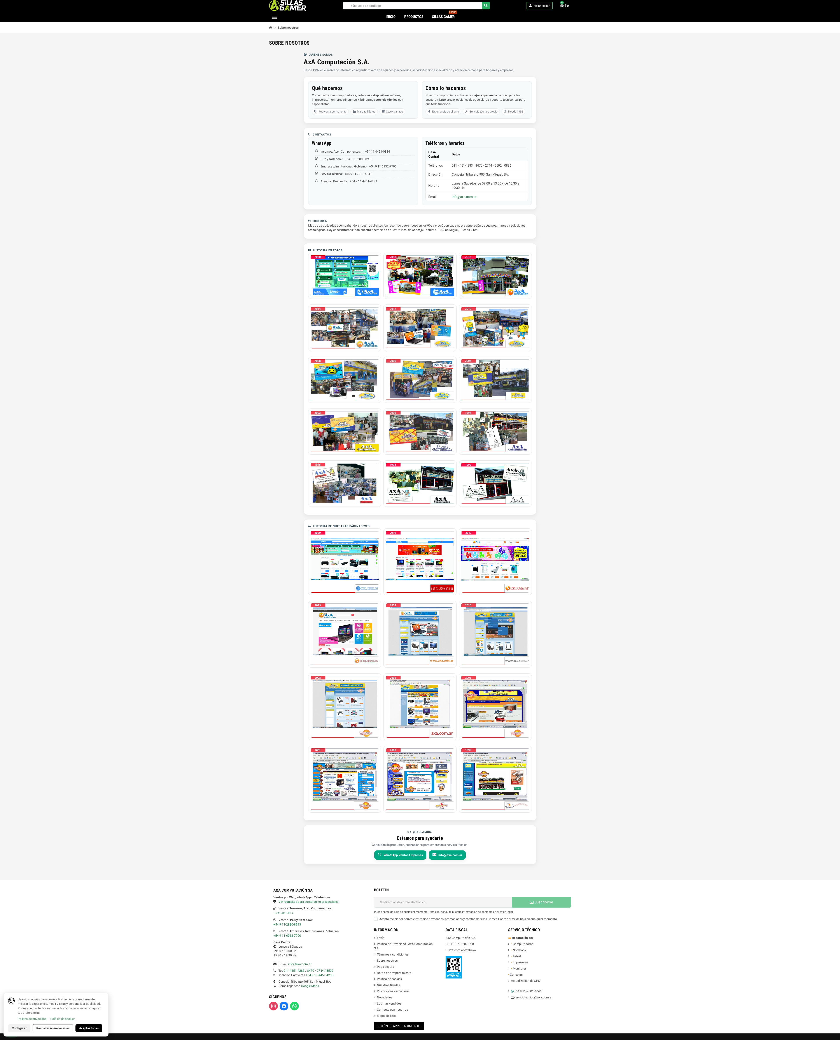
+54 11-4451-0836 (283, 913)
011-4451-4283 (294, 970)
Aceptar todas (89, 1028)
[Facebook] (284, 1006)
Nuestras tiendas (388, 985)
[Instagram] (273, 1006)
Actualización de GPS (525, 980)
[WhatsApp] (294, 1006)
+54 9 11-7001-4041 (528, 991)
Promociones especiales (393, 991)
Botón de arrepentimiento (394, 973)
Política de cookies (389, 979)
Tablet (516, 956)
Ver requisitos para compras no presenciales (308, 901)
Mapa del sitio (386, 1015)
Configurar (19, 1028)
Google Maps (310, 986)
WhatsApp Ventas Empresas (403, 855)
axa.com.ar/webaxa (462, 950)
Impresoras (519, 962)
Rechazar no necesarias (53, 1028)
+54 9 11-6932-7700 (287, 935)
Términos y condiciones (392, 954)
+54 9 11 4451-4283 (363, 181)
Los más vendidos (389, 1003)
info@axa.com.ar (464, 197)
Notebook (518, 950)
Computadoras (522, 944)
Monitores (519, 968)
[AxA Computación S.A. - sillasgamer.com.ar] (287, 5)
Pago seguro (385, 966)
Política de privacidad (32, 1019)
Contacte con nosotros (392, 1009)
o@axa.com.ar (300, 964)
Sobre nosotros (387, 960)
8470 (310, 970)
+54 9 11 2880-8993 (358, 159)
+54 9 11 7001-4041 (358, 174)
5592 (329, 970)
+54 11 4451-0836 (377, 151)
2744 (320, 970)
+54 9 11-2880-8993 (287, 924)
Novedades (384, 997)
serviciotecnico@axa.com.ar (533, 997)
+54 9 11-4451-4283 (319, 975)
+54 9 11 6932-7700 (383, 166)
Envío (380, 938)
